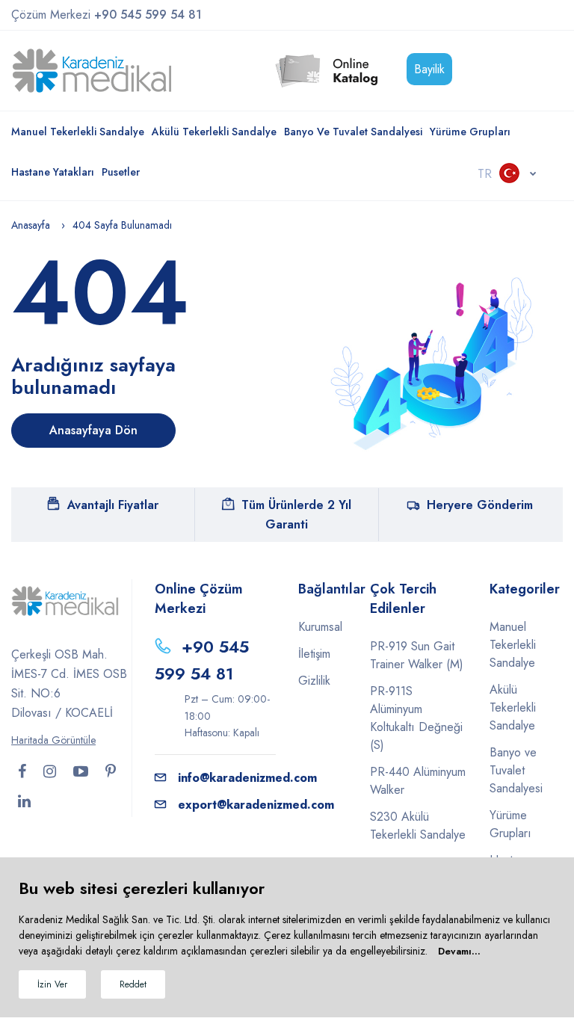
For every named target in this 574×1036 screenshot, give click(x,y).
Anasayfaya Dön (93, 430)
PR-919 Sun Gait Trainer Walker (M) (416, 655)
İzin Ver (52, 984)
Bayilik (429, 69)
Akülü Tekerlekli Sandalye (214, 131)
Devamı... (459, 951)
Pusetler (121, 171)
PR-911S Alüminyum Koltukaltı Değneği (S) (416, 717)
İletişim (314, 653)
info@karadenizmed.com (247, 777)
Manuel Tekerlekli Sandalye (77, 131)
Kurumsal (320, 626)
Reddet (133, 984)
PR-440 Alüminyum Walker (418, 780)
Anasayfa (30, 225)
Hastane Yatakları (52, 171)
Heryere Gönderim (480, 505)
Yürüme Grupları (470, 131)
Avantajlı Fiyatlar (112, 505)
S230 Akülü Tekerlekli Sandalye (418, 825)
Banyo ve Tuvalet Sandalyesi (353, 131)
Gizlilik (314, 680)
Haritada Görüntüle (53, 740)
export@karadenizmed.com (256, 804)
